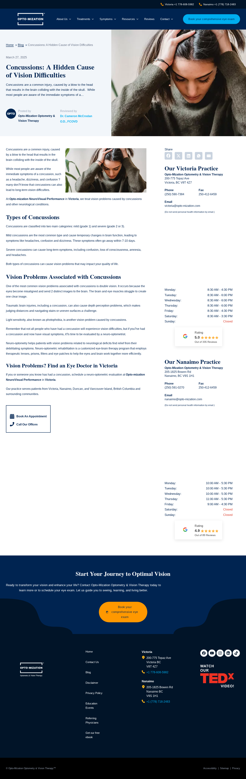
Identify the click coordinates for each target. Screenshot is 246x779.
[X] (178, 156)
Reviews (149, 19)
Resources (128, 19)
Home (89, 651)
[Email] (209, 156)
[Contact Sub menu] (172, 19)
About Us (62, 19)
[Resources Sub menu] (137, 19)
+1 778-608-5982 (157, 672)
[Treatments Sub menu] (93, 19)
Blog (88, 672)
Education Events (91, 705)
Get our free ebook (93, 735)
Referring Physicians (92, 720)
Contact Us (92, 662)
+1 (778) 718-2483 (158, 701)
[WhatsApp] (198, 156)
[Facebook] (168, 156)
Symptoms (106, 19)
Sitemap (224, 768)
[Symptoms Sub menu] (115, 19)
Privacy (236, 768)
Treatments (83, 19)
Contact (164, 19)
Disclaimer (92, 682)
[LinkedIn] (188, 156)
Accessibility (210, 768)
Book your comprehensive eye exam (211, 19)
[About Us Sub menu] (70, 19)
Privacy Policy (94, 693)
